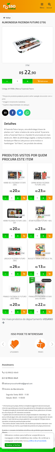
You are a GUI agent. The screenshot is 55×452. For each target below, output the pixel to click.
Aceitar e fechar (13, 445)
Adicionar (44, 81)
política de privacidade (37, 440)
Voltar (8, 18)
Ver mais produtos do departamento (27, 319)
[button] (5, 112)
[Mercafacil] (49, 449)
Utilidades (14, 352)
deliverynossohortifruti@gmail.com (18, 383)
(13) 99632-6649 (11, 378)
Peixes (40, 352)
